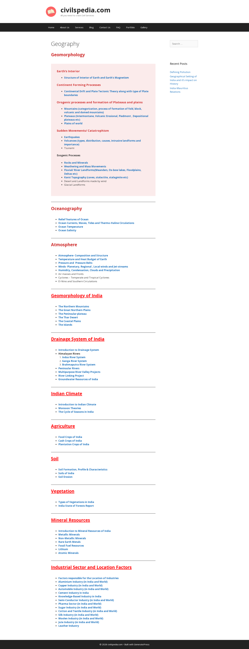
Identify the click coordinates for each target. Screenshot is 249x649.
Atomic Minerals (68, 553)
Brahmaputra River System (78, 364)
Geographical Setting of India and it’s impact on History (183, 80)
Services (79, 27)
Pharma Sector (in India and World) (79, 603)
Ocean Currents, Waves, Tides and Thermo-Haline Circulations (96, 223)
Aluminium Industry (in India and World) (82, 581)
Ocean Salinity (67, 230)
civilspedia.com (86, 9)
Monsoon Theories (69, 408)
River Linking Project (71, 375)
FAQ (118, 27)
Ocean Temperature (70, 226)
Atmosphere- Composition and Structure (83, 255)
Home (51, 27)
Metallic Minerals (69, 534)
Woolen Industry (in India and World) (80, 618)
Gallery (143, 27)
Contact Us (104, 27)
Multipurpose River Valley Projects (79, 372)
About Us (64, 27)
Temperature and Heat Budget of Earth (82, 259)
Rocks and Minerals (76, 162)
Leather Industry (68, 625)
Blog (91, 27)
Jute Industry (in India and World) (78, 622)
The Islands (65, 324)
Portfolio (130, 27)
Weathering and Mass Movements (85, 166)
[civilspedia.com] (51, 11)
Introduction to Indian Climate (77, 404)
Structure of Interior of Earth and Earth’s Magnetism (96, 77)
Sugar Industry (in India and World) (79, 607)
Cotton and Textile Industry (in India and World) (87, 611)
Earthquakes (72, 137)
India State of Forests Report (76, 505)
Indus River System (73, 357)
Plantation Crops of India (73, 444)
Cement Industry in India (73, 592)
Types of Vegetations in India (76, 502)
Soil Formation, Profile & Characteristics (82, 469)
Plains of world (73, 123)
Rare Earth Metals (69, 542)
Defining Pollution (180, 72)
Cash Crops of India (70, 440)
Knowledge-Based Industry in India (79, 596)
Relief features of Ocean (73, 219)
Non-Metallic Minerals (72, 538)
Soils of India (66, 473)
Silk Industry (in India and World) (78, 614)
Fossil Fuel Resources (71, 545)
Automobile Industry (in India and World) (83, 589)
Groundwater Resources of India (78, 379)
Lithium (63, 549)
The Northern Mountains (73, 306)
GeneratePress (141, 644)
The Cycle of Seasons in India (76, 411)
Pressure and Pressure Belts (75, 262)
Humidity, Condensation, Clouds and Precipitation (89, 270)
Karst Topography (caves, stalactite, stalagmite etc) (96, 177)
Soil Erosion (65, 476)
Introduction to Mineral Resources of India (84, 531)
